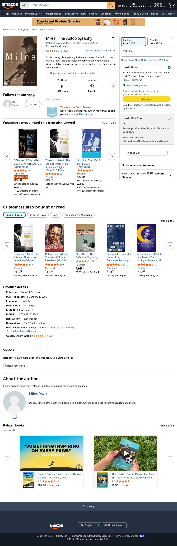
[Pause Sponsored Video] (79, 467)
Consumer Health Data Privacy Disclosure (92, 536)
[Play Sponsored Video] (125, 453)
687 (31, 264)
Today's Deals (140, 13)
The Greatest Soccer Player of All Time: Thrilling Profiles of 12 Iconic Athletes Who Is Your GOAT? (133, 476)
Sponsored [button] (8, 430)
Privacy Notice (63, 536)
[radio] (133, 41)
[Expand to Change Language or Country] (126, 6)
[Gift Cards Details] (174, 13)
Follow (33, 104)
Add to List (133, 152)
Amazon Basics (53, 13)
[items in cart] (171, 5)
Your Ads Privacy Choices (126, 536)
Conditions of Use (45, 536)
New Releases (89, 13)
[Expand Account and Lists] (150, 6)
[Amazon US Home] (56, 526)
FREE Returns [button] (131, 79)
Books (154, 13)
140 (154, 264)
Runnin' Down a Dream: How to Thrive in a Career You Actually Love (60, 476)
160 (62, 264)
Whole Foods (122, 13)
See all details (53, 99)
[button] (5, 13)
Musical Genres (47, 29)
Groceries (105, 13)
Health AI (17, 13)
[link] (28, 162)
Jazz (59, 29)
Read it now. (86, 114)
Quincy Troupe (81, 42)
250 (123, 264)
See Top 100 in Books (62, 327)
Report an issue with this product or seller (72, 73)
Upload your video (15, 365)
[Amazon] (10, 5)
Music (35, 29)
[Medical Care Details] (41, 13)
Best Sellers (71, 13)
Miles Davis (55, 42)
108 (92, 261)
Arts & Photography (20, 29)
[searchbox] (68, 5)
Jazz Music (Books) (25, 331)
